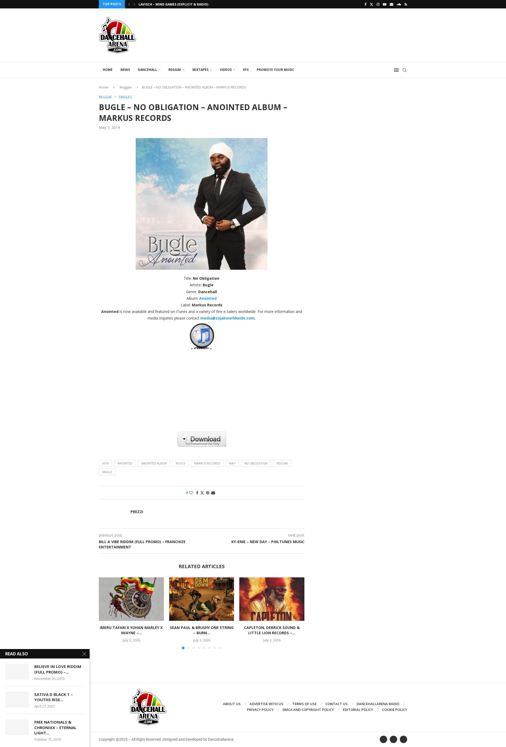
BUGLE (180, 463)
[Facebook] (365, 4)
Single (107, 472)
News (125, 69)
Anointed (125, 463)
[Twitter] (371, 4)
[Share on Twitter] (202, 492)
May (232, 463)
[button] (129, 4)
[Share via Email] (213, 492)
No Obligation (255, 463)
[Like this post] (191, 492)
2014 (105, 463)
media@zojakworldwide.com (227, 318)
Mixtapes (200, 69)
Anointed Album (154, 463)
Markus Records (207, 463)
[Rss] (406, 4)
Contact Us (336, 703)
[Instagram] (378, 4)
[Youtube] (384, 4)
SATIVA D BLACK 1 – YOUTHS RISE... (53, 697)
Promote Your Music (275, 69)
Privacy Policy (260, 709)
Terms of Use (304, 703)
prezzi (136, 511)
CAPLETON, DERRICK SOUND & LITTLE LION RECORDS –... (272, 630)
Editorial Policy (358, 709)
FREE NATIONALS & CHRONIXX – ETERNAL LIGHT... (55, 727)
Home (108, 69)
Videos (226, 69)
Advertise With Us (266, 703)
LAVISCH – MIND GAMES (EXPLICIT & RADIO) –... (176, 4)
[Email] (391, 4)
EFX (246, 69)
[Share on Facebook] (197, 492)
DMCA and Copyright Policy (308, 709)
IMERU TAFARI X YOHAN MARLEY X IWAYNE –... (131, 630)
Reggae (174, 69)
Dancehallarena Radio (378, 703)
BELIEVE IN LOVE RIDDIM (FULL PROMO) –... (57, 669)
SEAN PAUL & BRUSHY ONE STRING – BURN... (201, 630)
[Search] (404, 70)
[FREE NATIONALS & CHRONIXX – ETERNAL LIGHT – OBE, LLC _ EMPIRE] (17, 727)
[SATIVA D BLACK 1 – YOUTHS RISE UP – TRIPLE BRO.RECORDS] (17, 699)
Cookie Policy (394, 709)
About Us (232, 703)
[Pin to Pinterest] (207, 492)
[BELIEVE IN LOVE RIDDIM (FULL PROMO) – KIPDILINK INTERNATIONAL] (17, 672)
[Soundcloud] (399, 4)
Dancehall (147, 69)
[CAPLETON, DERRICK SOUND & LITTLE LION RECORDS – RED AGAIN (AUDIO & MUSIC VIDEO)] (271, 599)
